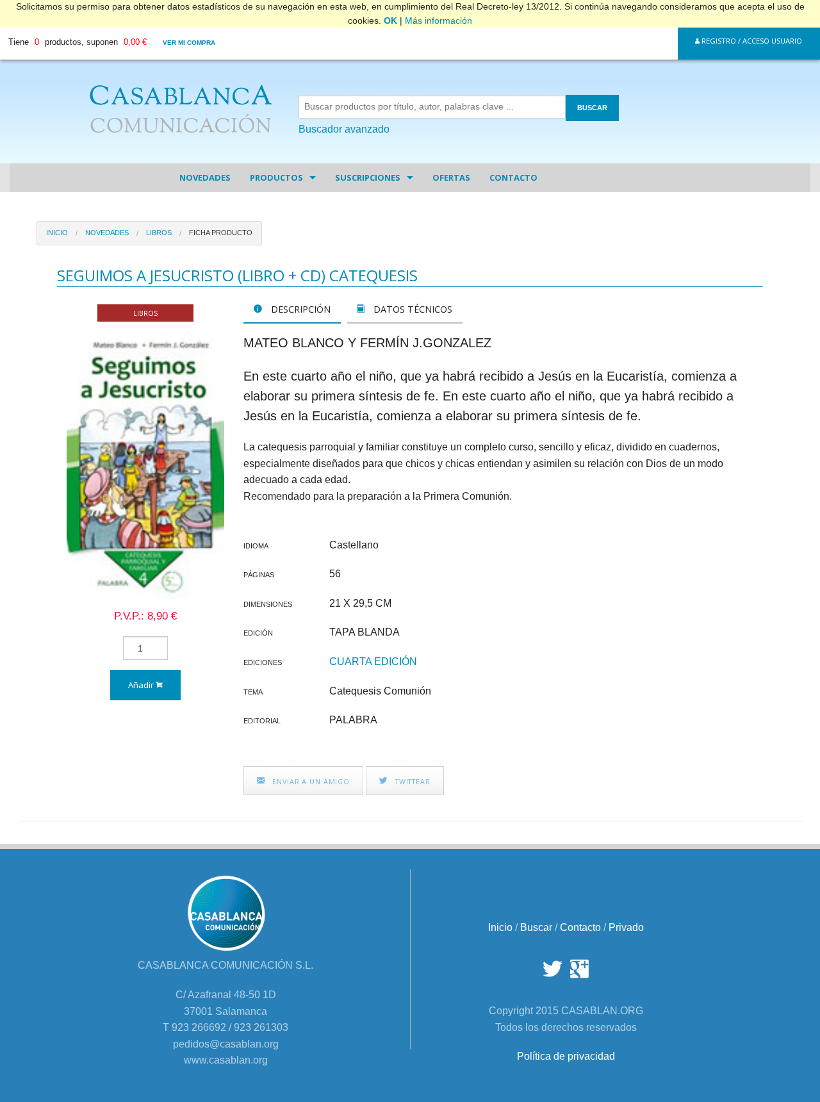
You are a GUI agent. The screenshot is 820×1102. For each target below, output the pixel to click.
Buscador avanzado (344, 129)
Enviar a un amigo (310, 781)
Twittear (411, 781)
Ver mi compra (189, 42)
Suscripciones (367, 177)
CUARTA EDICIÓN (373, 661)
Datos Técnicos (411, 309)
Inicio (57, 232)
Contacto (513, 177)
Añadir (142, 685)
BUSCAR (592, 107)
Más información (438, 20)
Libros (159, 232)
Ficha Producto (220, 232)
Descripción (299, 309)
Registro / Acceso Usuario (751, 40)
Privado (626, 927)
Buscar (536, 927)
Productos (276, 177)
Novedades (205, 177)
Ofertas (451, 177)
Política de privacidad (566, 1056)
